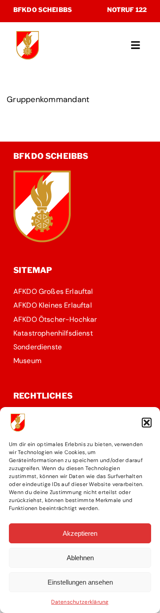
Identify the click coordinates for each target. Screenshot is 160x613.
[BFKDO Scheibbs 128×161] (42, 174)
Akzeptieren (80, 533)
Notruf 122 (127, 9)
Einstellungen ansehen (80, 582)
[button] (146, 422)
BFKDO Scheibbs (42, 9)
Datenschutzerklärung (79, 601)
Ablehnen (80, 558)
